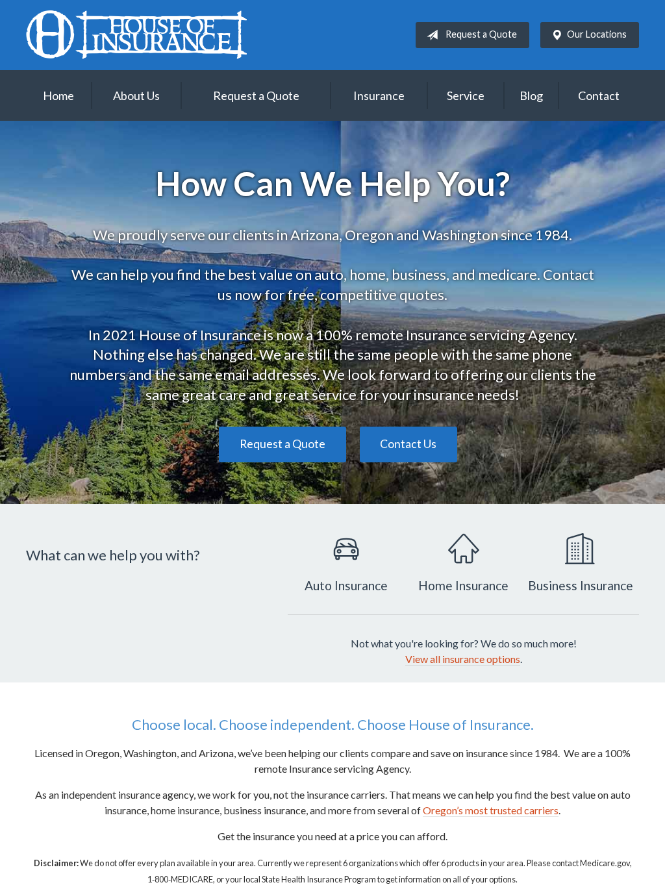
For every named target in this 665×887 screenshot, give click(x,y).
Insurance (379, 95)
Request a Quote (481, 34)
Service (465, 95)
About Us (136, 95)
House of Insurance (136, 34)
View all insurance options (462, 659)
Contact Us (408, 444)
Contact (599, 95)
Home (58, 95)
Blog (531, 95)
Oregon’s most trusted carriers (490, 810)
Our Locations (597, 34)
